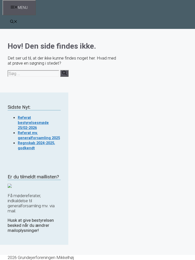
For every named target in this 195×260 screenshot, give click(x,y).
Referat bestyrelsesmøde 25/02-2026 (33, 123)
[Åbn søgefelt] (14, 22)
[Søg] (64, 73)
